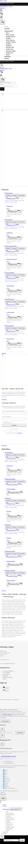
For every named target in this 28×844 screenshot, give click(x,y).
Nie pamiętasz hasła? (14, 428)
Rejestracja (19, 433)
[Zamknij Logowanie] (2, 735)
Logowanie (14, 425)
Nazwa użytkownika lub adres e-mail (13, 411)
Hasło (6, 416)
